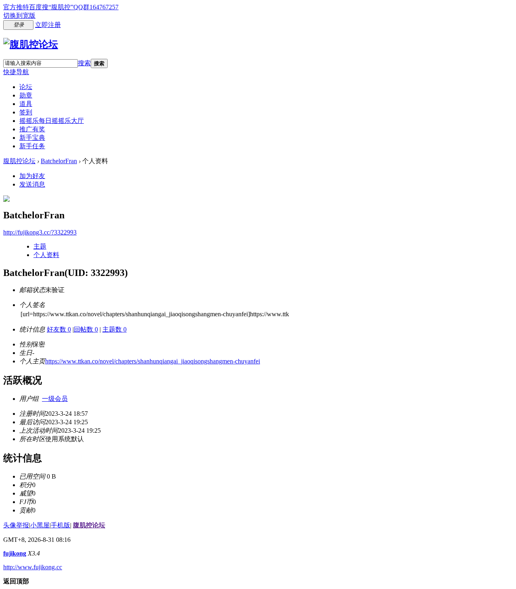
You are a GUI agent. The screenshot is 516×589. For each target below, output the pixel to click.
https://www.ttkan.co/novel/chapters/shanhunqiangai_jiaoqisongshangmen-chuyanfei (152, 361)
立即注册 (48, 24)
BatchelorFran (59, 161)
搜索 (84, 63)
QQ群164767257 (96, 7)
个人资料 (46, 254)
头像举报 (16, 525)
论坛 (25, 86)
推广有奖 (32, 129)
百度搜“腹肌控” (51, 7)
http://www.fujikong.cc (32, 567)
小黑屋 (40, 525)
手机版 (60, 525)
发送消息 (32, 184)
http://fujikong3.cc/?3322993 (40, 232)
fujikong (14, 553)
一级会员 (55, 398)
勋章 (25, 95)
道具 (25, 103)
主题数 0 (114, 329)
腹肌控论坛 (19, 161)
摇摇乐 (51, 120)
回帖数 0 (86, 329)
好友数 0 (59, 329)
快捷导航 (16, 71)
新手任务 (32, 146)
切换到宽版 (19, 15)
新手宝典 (32, 137)
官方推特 (16, 7)
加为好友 (32, 175)
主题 (39, 246)
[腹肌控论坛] (30, 44)
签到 (25, 112)
